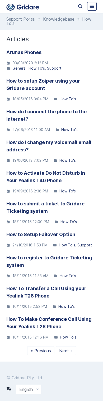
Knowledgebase (58, 19)
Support (54, 68)
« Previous (41, 350)
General (19, 68)
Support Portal (20, 19)
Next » (66, 350)
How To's (37, 68)
